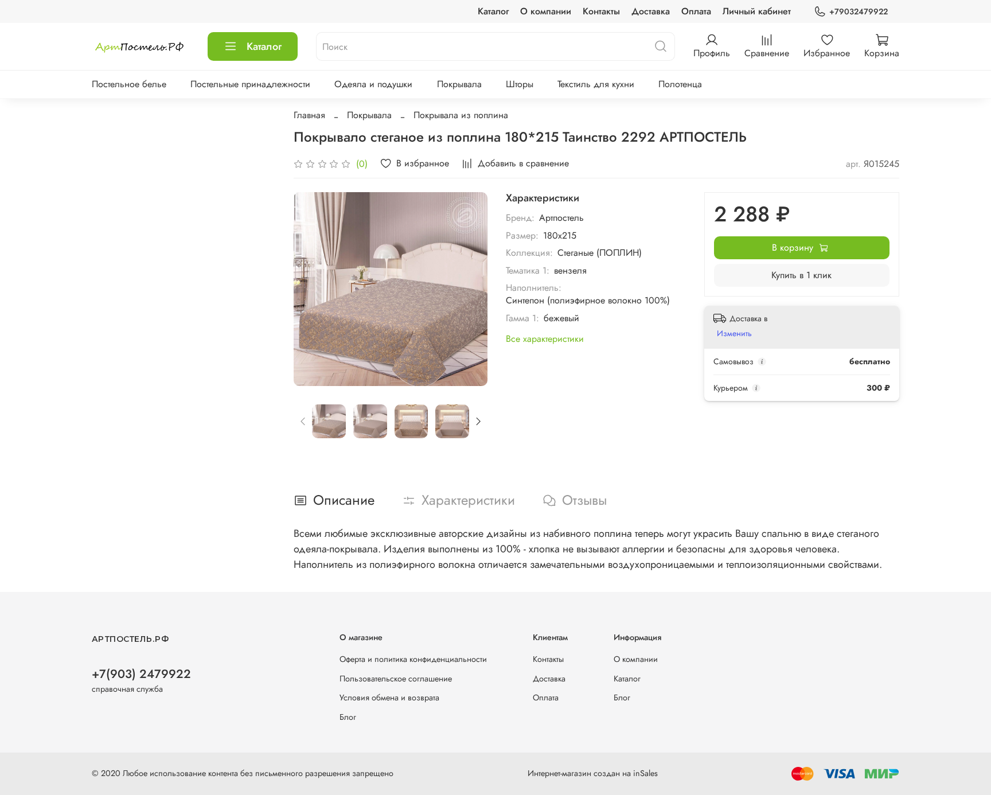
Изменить (734, 333)
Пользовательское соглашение (396, 678)
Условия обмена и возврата (389, 697)
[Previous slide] (312, 289)
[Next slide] (469, 289)
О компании (545, 11)
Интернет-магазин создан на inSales (593, 773)
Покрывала (459, 84)
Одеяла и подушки (373, 84)
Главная (309, 115)
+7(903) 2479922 (141, 674)
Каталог (493, 11)
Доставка (650, 11)
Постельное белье (129, 84)
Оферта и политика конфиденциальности (413, 659)
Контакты (601, 11)
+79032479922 (858, 11)
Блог (348, 717)
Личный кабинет (757, 11)
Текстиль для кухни (595, 84)
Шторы (519, 84)
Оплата (696, 11)
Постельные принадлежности (250, 84)
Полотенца (680, 84)
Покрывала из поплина (460, 115)
